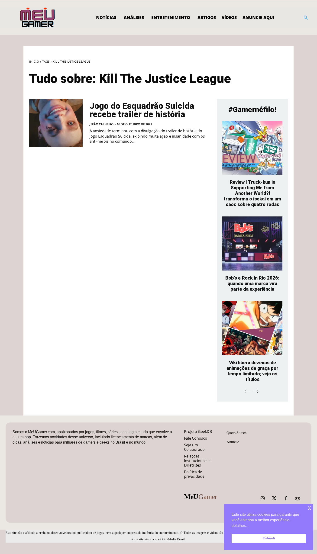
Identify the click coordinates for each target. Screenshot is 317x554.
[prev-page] (247, 391)
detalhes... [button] (240, 526)
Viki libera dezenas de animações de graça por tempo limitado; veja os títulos (252, 371)
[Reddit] (297, 498)
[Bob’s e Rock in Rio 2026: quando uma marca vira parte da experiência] (252, 243)
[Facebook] (286, 498)
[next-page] (255, 391)
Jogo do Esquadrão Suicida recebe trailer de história (142, 110)
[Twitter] (274, 498)
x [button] (309, 508)
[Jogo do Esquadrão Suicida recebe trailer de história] (56, 123)
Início (34, 61)
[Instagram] (262, 498)
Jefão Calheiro (101, 124)
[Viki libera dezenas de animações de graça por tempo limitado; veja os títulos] (252, 328)
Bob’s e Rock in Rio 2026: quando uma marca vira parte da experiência (252, 283)
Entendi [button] (269, 538)
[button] (305, 17)
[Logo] (38, 17)
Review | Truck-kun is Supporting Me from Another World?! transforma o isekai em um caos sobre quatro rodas (252, 193)
